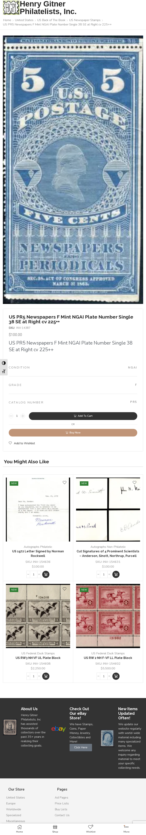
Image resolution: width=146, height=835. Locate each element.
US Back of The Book (51, 20)
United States (24, 20)
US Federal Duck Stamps (38, 653)
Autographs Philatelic (38, 547)
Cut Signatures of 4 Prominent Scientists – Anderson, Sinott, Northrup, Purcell (108, 554)
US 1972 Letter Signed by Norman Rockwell (38, 554)
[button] (45, 574)
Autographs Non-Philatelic (108, 547)
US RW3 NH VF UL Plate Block (38, 658)
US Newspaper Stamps (85, 20)
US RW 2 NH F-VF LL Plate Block (108, 658)
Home (7, 20)
